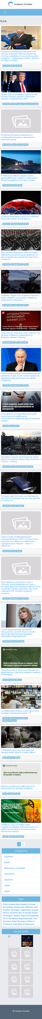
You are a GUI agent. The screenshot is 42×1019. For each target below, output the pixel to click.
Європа (11, 426)
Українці (14, 185)
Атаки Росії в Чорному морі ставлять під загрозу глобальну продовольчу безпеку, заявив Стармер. (20, 335)
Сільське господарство (19, 718)
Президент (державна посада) (27, 104)
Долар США (13, 836)
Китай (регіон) (23, 145)
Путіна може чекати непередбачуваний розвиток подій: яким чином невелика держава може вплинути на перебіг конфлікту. (20, 376)
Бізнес (14, 145)
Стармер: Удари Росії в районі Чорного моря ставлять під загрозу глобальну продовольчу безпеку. (20, 297)
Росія (12, 66)
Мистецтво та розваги (14, 868)
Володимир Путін (17, 224)
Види (17, 757)
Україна (18, 66)
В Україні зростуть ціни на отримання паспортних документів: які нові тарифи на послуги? (20, 498)
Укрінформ (13, 918)
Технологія (10, 757)
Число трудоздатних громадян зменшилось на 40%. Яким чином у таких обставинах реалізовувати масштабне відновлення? (18, 633)
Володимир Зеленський (14, 907)
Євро (20, 185)
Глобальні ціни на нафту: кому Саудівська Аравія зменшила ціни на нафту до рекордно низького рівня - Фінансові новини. (19, 828)
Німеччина (29, 924)
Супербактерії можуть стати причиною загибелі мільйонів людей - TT (20, 712)
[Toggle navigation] (5, 12)
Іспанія (5, 426)
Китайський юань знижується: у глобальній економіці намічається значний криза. (17, 137)
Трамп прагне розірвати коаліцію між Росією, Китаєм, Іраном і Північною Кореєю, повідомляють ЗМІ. (19, 96)
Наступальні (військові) (24, 466)
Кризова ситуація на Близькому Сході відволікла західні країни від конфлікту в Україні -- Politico (21, 459)
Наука (7, 891)
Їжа (4, 757)
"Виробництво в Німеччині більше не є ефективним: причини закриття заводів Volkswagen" (21, 672)
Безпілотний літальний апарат (24, 913)
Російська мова (10, 924)
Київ (18, 904)
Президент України (11, 915)
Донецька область (26, 921)
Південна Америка (9, 721)
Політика (6, 66)
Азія (17, 426)
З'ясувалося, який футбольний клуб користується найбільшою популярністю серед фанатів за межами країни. (20, 417)
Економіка (6, 145)
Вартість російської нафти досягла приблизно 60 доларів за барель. (18, 787)
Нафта (21, 836)
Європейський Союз (28, 918)
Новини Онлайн (23, 4)
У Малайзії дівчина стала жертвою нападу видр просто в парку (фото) (18, 751)
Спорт (7, 885)
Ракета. (6, 913)
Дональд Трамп (10, 921)
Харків (21, 924)
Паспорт (14, 506)
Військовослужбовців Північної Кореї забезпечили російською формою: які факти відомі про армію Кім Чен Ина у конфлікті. (19, 255)
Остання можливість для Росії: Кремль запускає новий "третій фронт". (20, 217)
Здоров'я (6, 718)
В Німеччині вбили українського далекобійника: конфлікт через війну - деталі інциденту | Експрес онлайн (20, 178)
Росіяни (31, 904)
